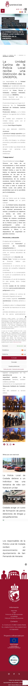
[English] (22, 11)
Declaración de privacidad (18, 369)
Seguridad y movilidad (8, 56)
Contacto (14, 621)
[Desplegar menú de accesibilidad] (3, 11)
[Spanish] (20, 11)
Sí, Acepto (14, 358)
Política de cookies (8, 369)
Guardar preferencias (14, 366)
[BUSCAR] (25, 9)
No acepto (14, 362)
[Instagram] (19, 9)
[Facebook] (21, 9)
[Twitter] (23, 9)
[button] (25, 317)
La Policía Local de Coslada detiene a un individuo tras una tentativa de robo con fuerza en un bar (14, 481)
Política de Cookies (17, 342)
